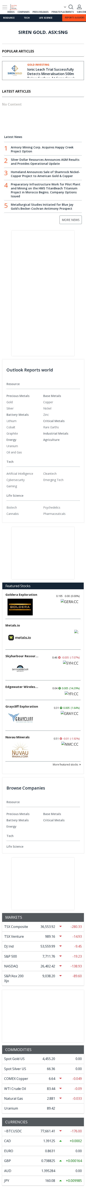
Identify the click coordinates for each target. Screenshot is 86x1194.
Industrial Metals (55, 433)
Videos (11, 11)
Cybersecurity (15, 480)
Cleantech (50, 474)
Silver (10, 408)
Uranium (12, 446)
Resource (8, 17)
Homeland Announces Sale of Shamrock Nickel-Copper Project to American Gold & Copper (45, 174)
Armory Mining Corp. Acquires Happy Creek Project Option (42, 149)
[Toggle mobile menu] (4, 7)
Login (79, 7)
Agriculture (51, 440)
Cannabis (12, 514)
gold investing (38, 64)
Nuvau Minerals (17, 737)
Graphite (12, 433)
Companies (23, 11)
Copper (48, 402)
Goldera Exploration (21, 594)
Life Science (46, 17)
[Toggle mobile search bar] (70, 7)
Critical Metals (53, 421)
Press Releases (41, 11)
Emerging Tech (53, 480)
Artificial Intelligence (19, 474)
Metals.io (12, 625)
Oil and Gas (14, 452)
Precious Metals (17, 396)
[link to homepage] (15, 6)
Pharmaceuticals (54, 514)
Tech (26, 17)
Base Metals (52, 396)
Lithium (11, 421)
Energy (11, 440)
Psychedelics (51, 507)
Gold (9, 402)
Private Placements (63, 11)
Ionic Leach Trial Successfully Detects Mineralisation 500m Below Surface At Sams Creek (51, 73)
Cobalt (10, 427)
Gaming (11, 486)
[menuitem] (24, 402)
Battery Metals (17, 415)
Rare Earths (51, 427)
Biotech (11, 507)
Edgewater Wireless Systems (22, 687)
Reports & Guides (75, 17)
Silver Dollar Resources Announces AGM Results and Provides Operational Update (45, 162)
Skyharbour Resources (22, 656)
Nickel (47, 408)
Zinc (46, 415)
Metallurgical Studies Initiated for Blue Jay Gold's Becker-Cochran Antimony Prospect (42, 206)
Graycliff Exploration (21, 706)
